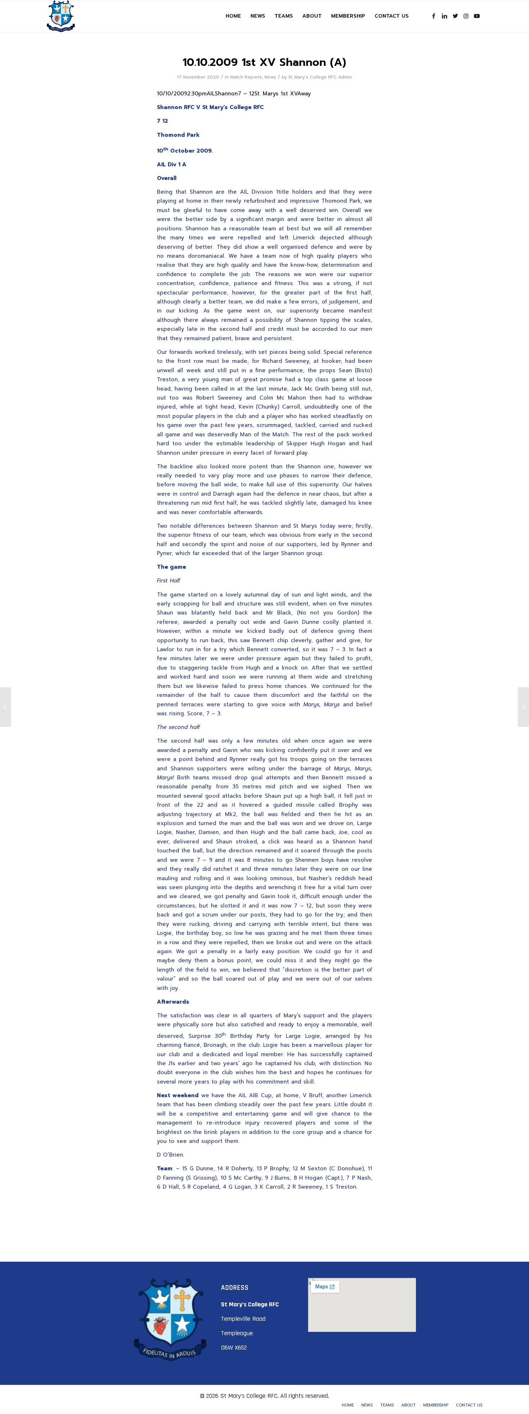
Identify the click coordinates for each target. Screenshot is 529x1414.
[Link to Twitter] (455, 15)
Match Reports (246, 77)
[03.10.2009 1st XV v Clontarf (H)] (5, 707)
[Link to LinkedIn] (444, 15)
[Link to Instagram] (466, 15)
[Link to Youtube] (476, 15)
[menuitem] (233, 16)
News (270, 77)
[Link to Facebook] (433, 15)
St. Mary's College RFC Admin (320, 77)
